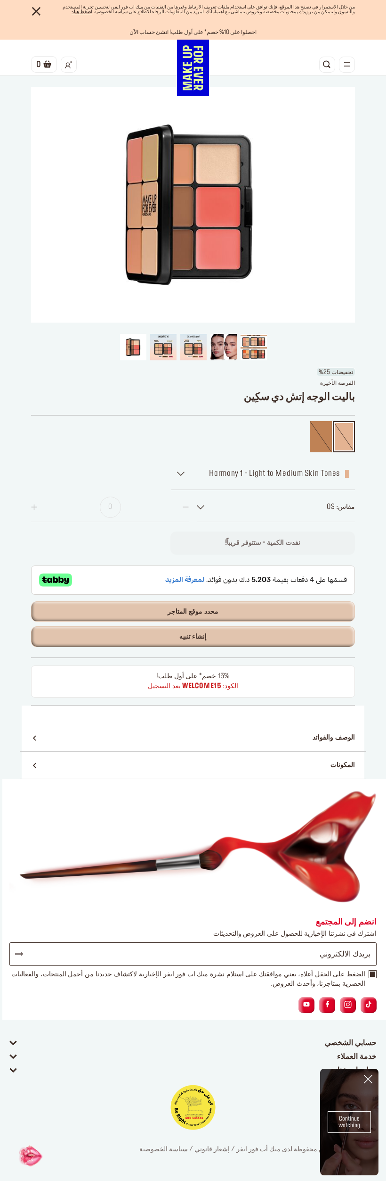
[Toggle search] (327, 65)
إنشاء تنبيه (193, 636)
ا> (82, 11)
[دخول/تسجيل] (69, 65)
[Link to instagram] (348, 1005)
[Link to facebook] (327, 1005)
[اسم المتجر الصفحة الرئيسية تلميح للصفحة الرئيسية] (193, 68)
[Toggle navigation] (347, 65)
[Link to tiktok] (368, 1005)
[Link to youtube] (306, 1005)
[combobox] (276, 507)
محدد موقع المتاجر (193, 611)
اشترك (23, 954)
